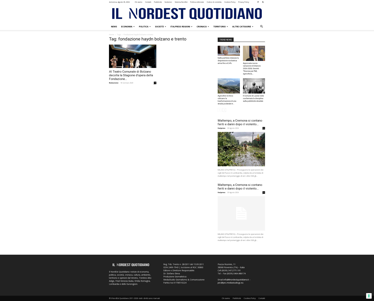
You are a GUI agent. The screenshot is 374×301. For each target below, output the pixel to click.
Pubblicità (158, 2)
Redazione (113, 83)
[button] (261, 26)
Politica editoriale (197, 2)
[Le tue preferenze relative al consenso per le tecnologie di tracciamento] (369, 296)
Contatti (148, 2)
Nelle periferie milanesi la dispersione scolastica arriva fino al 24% (228, 60)
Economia (126, 26)
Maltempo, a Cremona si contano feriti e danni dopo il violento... (240, 122)
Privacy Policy (243, 2)
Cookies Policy (230, 2)
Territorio (219, 26)
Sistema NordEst (181, 2)
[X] (263, 2)
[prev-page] (219, 110)
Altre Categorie (241, 26)
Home (111, 34)
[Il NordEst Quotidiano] (187, 14)
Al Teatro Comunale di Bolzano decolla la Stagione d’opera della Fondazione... (131, 75)
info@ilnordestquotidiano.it (236, 279)
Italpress (221, 128)
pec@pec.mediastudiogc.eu (230, 282)
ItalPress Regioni (180, 26)
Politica (143, 26)
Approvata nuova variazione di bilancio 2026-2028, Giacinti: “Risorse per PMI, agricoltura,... (252, 68)
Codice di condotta (214, 2)
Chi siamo (138, 2)
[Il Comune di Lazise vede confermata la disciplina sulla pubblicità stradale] (254, 86)
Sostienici (168, 2)
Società (159, 26)
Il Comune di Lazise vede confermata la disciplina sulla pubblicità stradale (253, 98)
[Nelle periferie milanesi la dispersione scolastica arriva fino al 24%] (229, 51)
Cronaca (202, 26)
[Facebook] (258, 2)
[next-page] (224, 110)
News (114, 26)
